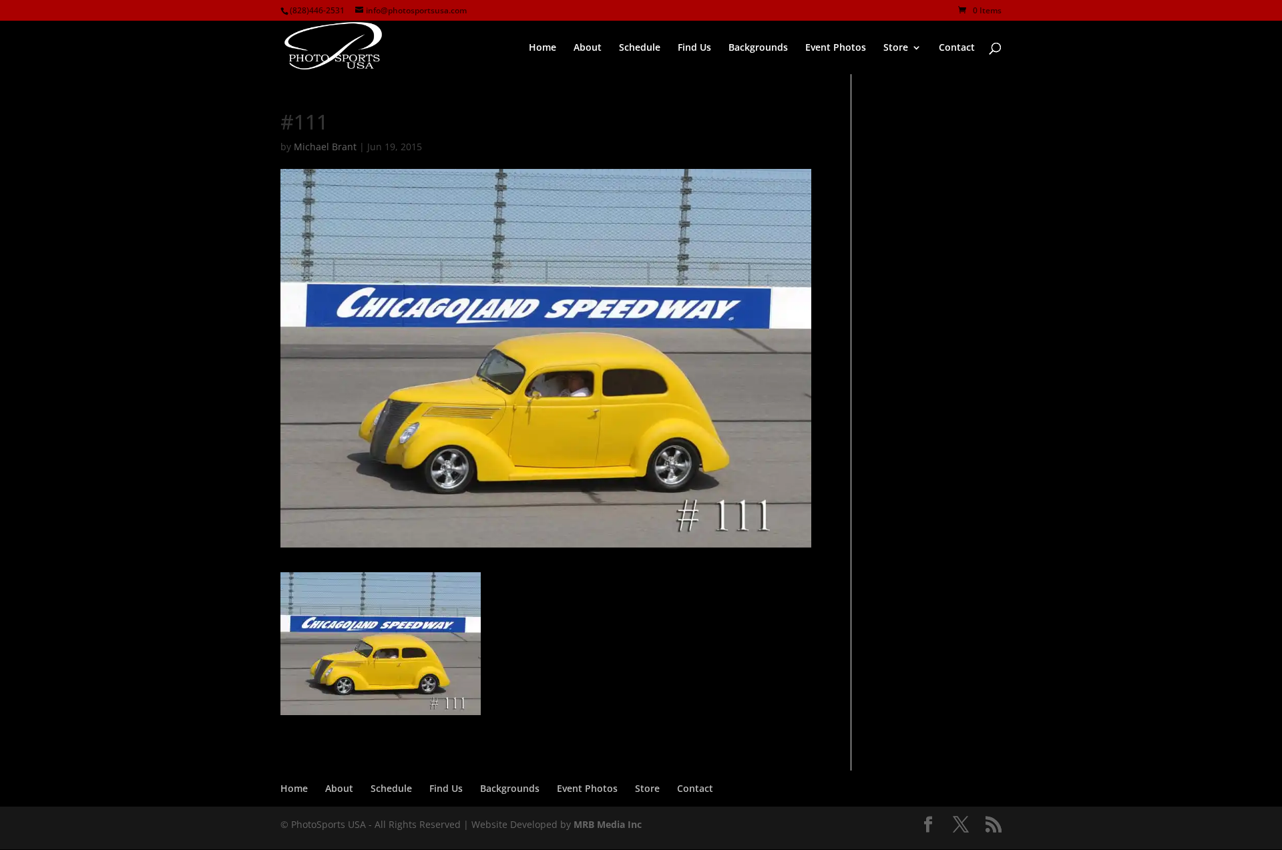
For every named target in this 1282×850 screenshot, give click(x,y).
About (339, 788)
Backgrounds (510, 788)
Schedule (391, 788)
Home (294, 788)
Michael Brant (325, 146)
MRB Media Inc (608, 824)
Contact (695, 788)
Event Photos (587, 788)
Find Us (446, 788)
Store (647, 788)
